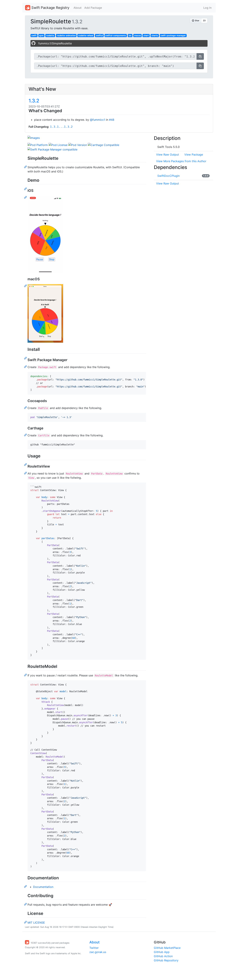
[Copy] (200, 56)
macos (137, 35)
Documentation (43, 887)
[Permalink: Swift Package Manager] (26, 366)
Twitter (94, 948)
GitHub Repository (166, 960)
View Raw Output (167, 154)
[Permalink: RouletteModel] (26, 674)
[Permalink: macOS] (26, 285)
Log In (207, 7)
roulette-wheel (85, 35)
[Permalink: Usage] (26, 464)
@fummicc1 (97, 119)
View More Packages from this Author (181, 161)
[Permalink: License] (26, 922)
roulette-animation (66, 35)
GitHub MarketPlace (167, 948)
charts (154, 35)
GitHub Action (163, 956)
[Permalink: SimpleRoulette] (26, 166)
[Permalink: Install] (26, 358)
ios (130, 35)
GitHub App (162, 952)
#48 (111, 119)
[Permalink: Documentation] (26, 886)
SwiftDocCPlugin (168, 176)
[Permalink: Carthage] (26, 434)
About (78, 7)
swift (34, 35)
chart (146, 35)
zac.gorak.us (97, 952)
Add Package (93, 7)
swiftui (99, 35)
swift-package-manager (173, 35)
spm (41, 35)
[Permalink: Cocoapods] (26, 407)
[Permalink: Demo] (26, 188)
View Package (193, 154)
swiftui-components (115, 35)
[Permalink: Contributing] (26, 904)
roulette (50, 35)
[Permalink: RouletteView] (26, 473)
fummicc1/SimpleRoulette (55, 43)
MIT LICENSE (36, 922)
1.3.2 (34, 101)
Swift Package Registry (49, 8)
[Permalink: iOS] (26, 197)
